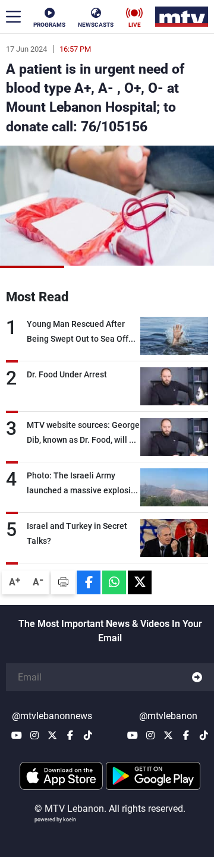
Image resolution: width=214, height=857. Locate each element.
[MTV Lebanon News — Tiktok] (88, 735)
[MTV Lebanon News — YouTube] (17, 735)
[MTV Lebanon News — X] (52, 735)
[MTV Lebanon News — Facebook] (70, 735)
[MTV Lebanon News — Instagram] (34, 735)
